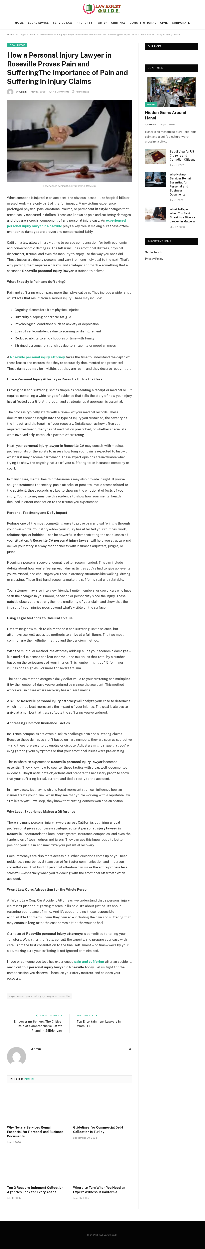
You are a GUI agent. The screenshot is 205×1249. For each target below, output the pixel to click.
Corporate (181, 22)
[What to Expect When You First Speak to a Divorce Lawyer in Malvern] (155, 214)
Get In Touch (153, 252)
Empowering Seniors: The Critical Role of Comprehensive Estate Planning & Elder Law (38, 1026)
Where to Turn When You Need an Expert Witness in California (99, 1190)
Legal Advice (38, 22)
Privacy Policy (154, 258)
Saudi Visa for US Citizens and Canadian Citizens (182, 155)
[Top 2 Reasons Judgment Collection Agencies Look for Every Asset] (36, 1165)
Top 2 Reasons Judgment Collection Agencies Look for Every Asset (35, 1190)
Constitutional (143, 22)
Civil (164, 22)
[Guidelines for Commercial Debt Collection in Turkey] (102, 1105)
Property (84, 22)
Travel (151, 104)
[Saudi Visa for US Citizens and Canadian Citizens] (155, 156)
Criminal (118, 22)
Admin (23, 91)
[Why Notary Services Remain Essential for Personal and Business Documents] (36, 1105)
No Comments (61, 91)
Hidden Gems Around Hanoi (165, 115)
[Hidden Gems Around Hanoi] (171, 92)
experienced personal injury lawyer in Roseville (39, 996)
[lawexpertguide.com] (102, 8)
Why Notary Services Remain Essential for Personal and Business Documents (35, 1132)
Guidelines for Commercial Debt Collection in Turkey (98, 1130)
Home (19, 22)
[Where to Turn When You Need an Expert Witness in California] (102, 1165)
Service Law (62, 22)
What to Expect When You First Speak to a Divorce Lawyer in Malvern (182, 215)
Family (101, 22)
